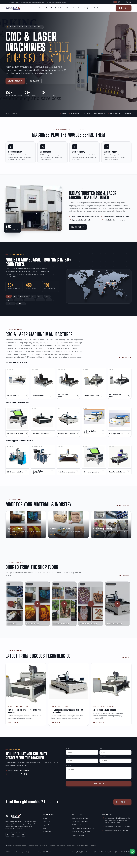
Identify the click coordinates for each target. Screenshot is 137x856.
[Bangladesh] (115, 283)
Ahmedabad (17, 845)
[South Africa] (102, 292)
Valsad (68, 845)
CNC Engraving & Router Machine (83, 828)
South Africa (29, 300)
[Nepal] (114, 282)
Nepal (49, 300)
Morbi (78, 845)
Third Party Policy (126, 852)
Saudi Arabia (24, 296)
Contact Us (95, 8)
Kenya (47, 296)
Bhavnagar (43, 845)
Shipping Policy (115, 852)
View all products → (78, 835)
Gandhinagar (61, 845)
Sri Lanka (40, 300)
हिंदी (119, 2)
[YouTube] (130, 2)
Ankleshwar (51, 845)
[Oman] (109, 284)
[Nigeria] (99, 285)
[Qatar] (108, 282)
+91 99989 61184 (13, 2)
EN (115, 2)
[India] (113, 283)
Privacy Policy (77, 852)
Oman (33, 296)
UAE (15, 296)
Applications (77, 8)
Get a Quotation (34, 81)
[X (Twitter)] (18, 834)
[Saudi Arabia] (106, 283)
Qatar (40, 296)
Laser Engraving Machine (80, 818)
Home (41, 8)
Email (101, 748)
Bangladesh (10, 304)
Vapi (73, 845)
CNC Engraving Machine (80, 821)
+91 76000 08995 (124, 826)
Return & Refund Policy (102, 852)
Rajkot (24, 845)
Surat (36, 845)
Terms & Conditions (88, 852)
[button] (16, 603)
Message (69, 765)
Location (102, 757)
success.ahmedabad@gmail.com (33, 2)
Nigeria (9, 300)
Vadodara (31, 845)
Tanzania (18, 300)
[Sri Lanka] (113, 286)
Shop (68, 8)
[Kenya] (105, 287)
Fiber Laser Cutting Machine (81, 832)
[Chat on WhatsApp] (132, 851)
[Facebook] (123, 2)
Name (67, 748)
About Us (49, 8)
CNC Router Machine (79, 825)
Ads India (49, 852)
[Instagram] (126, 2)
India (9, 296)
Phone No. (69, 757)
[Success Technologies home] (14, 8)
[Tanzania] (104, 288)
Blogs (86, 8)
